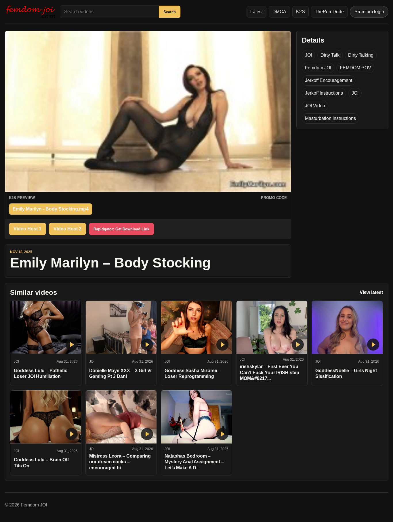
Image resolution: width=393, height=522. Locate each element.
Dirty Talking (360, 55)
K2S (300, 11)
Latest (256, 11)
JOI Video (315, 105)
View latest (371, 292)
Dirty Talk (329, 55)
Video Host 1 (27, 228)
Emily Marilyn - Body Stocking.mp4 (51, 208)
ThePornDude (329, 11)
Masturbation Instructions (330, 118)
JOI (308, 55)
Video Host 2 (67, 228)
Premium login (369, 11)
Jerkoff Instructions (324, 93)
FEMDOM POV (355, 67)
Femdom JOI (318, 67)
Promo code (274, 198)
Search (169, 12)
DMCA (279, 11)
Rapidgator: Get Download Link (121, 229)
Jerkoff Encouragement (328, 80)
